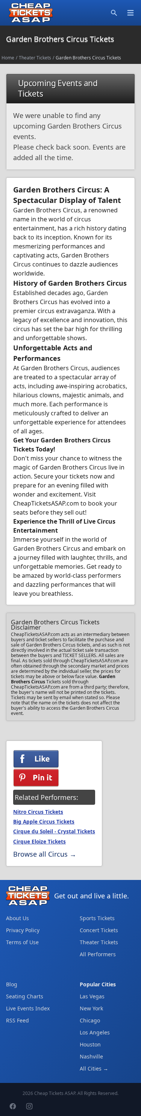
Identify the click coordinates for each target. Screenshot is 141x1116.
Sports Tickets (97, 918)
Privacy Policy (22, 930)
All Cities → (94, 1068)
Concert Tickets (99, 930)
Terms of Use (22, 942)
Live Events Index (28, 1008)
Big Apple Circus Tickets (43, 821)
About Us (17, 918)
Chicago (90, 1020)
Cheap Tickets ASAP (54, 1093)
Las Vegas (92, 996)
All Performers (98, 954)
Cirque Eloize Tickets (39, 841)
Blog (11, 984)
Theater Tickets (35, 58)
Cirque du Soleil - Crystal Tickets (54, 831)
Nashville (91, 1056)
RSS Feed (17, 1020)
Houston (90, 1044)
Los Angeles (95, 1032)
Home (8, 58)
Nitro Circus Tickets (38, 812)
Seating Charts (24, 996)
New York (91, 1008)
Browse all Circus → (44, 854)
